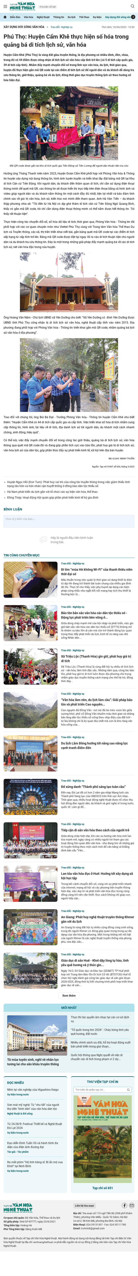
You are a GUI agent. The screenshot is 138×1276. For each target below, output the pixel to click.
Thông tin (58, 17)
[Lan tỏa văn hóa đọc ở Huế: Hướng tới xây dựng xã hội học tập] (31, 884)
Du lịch (71, 17)
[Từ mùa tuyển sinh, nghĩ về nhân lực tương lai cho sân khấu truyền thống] (37, 1035)
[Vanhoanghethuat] (5, 17)
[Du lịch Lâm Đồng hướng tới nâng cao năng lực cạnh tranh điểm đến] (31, 753)
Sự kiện (97, 17)
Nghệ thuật (43, 17)
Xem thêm (69, 995)
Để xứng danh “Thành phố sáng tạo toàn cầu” (93, 787)
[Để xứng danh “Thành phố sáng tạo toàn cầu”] (31, 797)
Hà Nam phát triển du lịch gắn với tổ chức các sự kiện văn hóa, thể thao (52, 492)
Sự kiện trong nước (18, 1094)
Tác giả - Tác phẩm (18, 1151)
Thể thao (84, 17)
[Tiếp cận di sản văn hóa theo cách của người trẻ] (31, 840)
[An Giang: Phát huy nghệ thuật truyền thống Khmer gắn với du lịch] (31, 927)
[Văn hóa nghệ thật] (18, 1211)
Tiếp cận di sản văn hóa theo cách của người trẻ (95, 830)
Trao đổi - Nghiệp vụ (61, 27)
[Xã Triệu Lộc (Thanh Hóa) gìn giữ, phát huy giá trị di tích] (31, 667)
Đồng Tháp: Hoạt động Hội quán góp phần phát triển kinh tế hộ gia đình (52, 497)
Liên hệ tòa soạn (84, 1205)
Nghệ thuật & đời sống (20, 1113)
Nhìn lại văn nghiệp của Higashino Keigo (33, 1089)
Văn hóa (28, 17)
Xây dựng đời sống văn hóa (120, 17)
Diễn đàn (15, 17)
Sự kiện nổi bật (48, 7)
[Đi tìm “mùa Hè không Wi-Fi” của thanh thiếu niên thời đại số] (31, 580)
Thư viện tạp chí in (102, 1082)
